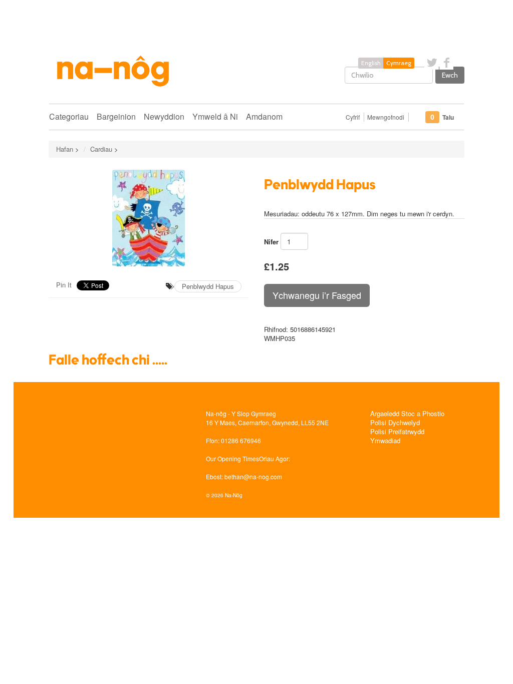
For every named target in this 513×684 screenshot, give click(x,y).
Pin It (64, 284)
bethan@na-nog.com (253, 476)
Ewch (450, 75)
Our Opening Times (232, 458)
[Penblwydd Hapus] (148, 218)
